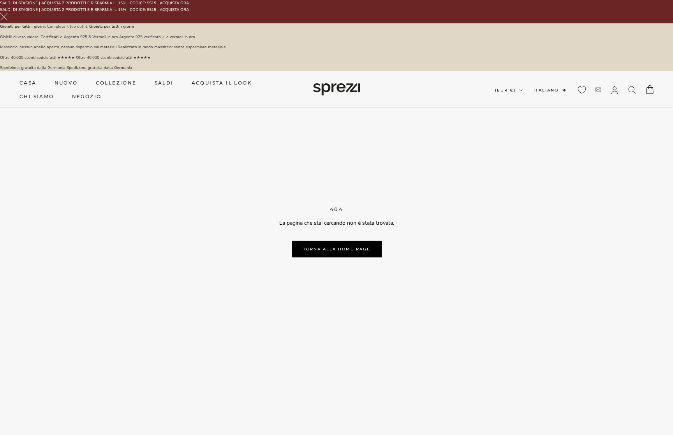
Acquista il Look (222, 83)
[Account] (614, 89)
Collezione (116, 83)
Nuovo (66, 83)
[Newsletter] (598, 89)
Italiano (546, 90)
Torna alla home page (336, 249)
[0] (582, 90)
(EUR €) (505, 90)
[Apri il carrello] (650, 89)
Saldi (164, 83)
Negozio (87, 96)
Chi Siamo (36, 96)
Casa (28, 83)
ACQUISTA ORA (174, 3)
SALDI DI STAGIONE (19, 3)
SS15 (151, 3)
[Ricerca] (632, 89)
